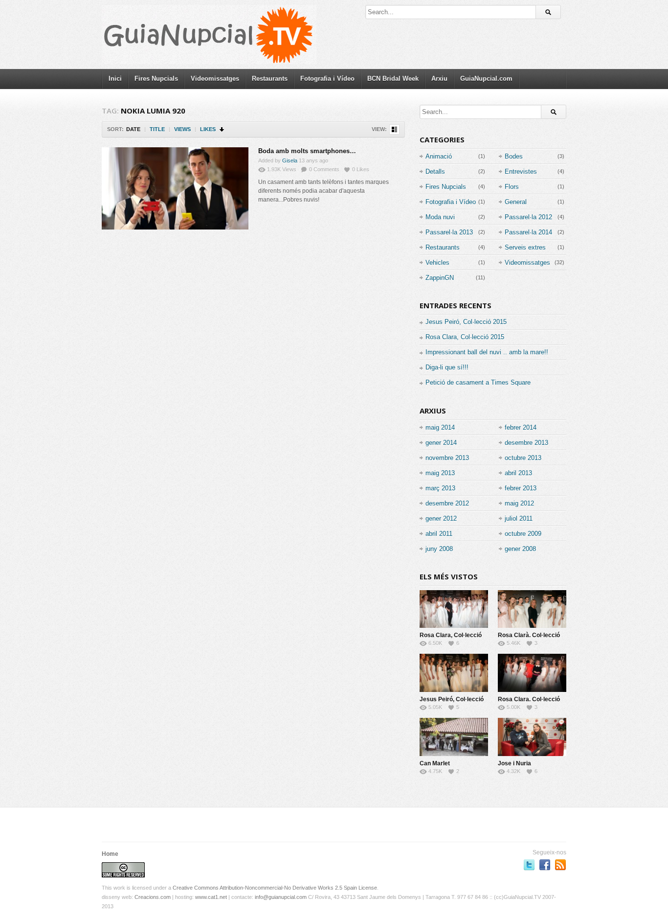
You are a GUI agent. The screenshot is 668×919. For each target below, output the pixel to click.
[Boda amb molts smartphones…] (175, 188)
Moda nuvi (440, 217)
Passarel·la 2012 (528, 217)
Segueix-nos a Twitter (529, 865)
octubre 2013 (523, 457)
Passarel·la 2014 (528, 232)
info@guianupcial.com (281, 897)
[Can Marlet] (454, 737)
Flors (512, 186)
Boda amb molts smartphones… (307, 151)
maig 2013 (440, 473)
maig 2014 (440, 427)
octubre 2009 (523, 533)
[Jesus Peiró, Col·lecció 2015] (454, 673)
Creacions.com (152, 897)
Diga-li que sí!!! (446, 367)
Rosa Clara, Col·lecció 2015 (464, 337)
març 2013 (440, 488)
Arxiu (439, 78)
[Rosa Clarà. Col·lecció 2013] (532, 609)
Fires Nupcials (156, 78)
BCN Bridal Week (393, 78)
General (516, 202)
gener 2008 (520, 548)
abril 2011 (438, 533)
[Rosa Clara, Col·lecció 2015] (454, 609)
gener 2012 (441, 518)
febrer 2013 (520, 488)
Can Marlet (435, 763)
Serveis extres (525, 247)
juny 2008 (439, 548)
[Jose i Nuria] (532, 737)
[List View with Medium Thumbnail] (394, 129)
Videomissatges (215, 78)
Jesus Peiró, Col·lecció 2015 (466, 321)
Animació (438, 156)
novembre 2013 (447, 457)
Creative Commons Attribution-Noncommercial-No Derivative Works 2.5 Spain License (275, 888)
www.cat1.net (211, 897)
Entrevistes (521, 171)
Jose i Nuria (514, 763)
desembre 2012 (447, 503)
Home (110, 853)
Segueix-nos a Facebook (545, 865)
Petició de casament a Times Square (478, 382)
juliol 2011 (519, 518)
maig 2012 (519, 503)
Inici (115, 78)
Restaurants (270, 78)
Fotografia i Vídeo (327, 78)
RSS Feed (560, 865)
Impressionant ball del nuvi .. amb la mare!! (486, 352)
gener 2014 (441, 442)
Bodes (514, 156)
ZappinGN (439, 277)
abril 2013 (518, 473)
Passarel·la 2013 (449, 232)
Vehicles (437, 262)
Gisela (289, 160)
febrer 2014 (520, 427)
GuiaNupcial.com (486, 78)
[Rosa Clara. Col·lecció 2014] (532, 673)
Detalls (435, 171)
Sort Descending (222, 129)
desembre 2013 (526, 442)
